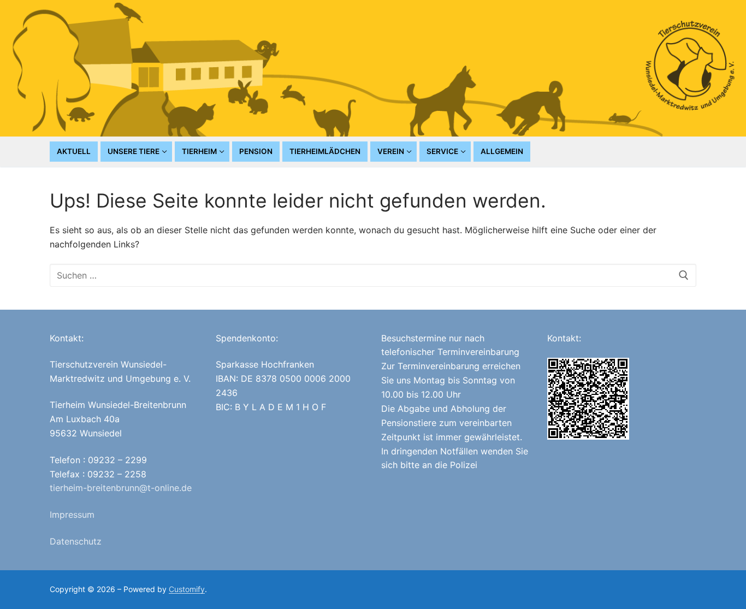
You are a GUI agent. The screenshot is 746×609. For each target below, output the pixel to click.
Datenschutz (76, 541)
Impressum (72, 514)
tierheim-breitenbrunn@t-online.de (121, 487)
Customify (187, 589)
